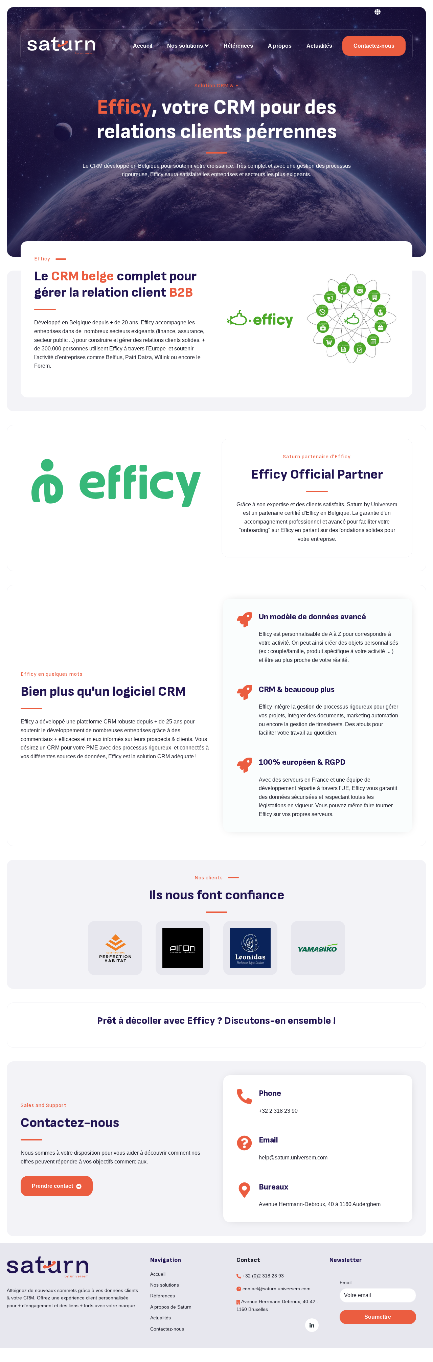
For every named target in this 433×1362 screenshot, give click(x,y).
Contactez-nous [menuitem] (167, 1329)
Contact (248, 1260)
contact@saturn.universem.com (277, 1288)
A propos (280, 46)
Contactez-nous (374, 46)
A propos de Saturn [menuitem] (170, 1307)
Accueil (142, 46)
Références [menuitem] (162, 1295)
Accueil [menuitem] (157, 1274)
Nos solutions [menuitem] (164, 1285)
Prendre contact (53, 1186)
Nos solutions (185, 46)
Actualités (319, 46)
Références (238, 46)
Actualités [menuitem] (160, 1317)
